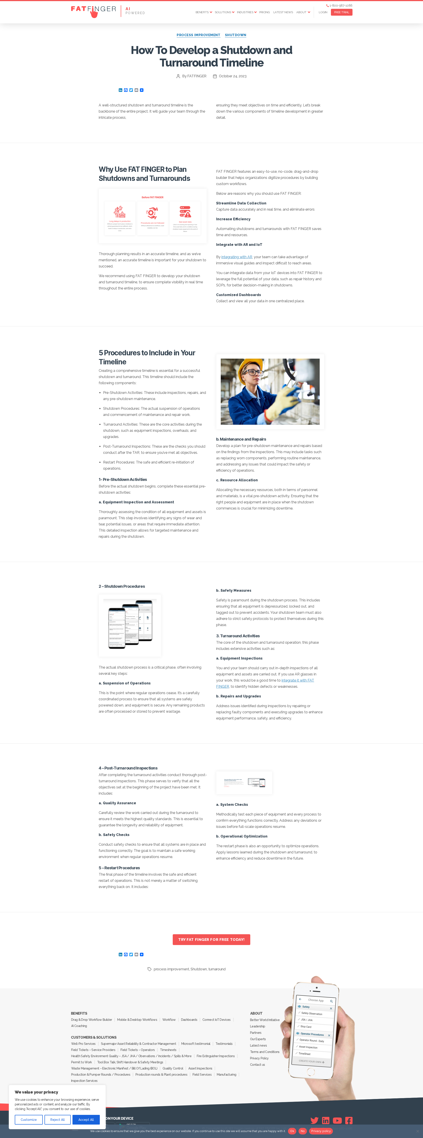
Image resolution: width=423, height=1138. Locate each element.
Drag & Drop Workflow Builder (91, 1019)
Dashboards (189, 1019)
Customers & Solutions (93, 1037)
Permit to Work (81, 1062)
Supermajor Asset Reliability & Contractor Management (138, 1043)
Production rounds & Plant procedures (161, 1074)
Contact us (257, 1064)
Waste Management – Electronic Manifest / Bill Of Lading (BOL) (114, 1068)
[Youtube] (337, 1120)
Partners (256, 1032)
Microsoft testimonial (195, 1043)
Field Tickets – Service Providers (93, 1050)
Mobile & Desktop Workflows (137, 1019)
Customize (29, 1119)
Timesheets (168, 1050)
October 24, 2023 (233, 76)
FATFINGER (196, 76)
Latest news (283, 12)
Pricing (264, 12)
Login (323, 12)
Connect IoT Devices (216, 1019)
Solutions (223, 12)
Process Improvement (198, 35)
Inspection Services (84, 1080)
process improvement (171, 969)
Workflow (169, 1019)
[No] (417, 1131)
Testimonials (223, 1043)
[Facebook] (348, 1120)
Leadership (257, 1026)
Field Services (202, 1074)
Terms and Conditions (265, 1052)
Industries (245, 12)
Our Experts (258, 1039)
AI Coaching (79, 1026)
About (301, 12)
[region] (57, 1107)
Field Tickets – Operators (138, 1050)
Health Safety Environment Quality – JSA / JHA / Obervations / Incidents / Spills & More (131, 1056)
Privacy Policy (259, 1058)
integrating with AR (236, 257)
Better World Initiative (265, 1020)
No (303, 1131)
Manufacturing (226, 1074)
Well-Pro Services (83, 1043)
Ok (292, 1131)
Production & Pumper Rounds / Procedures (100, 1074)
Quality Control (173, 1068)
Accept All (86, 1119)
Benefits (202, 12)
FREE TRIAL (341, 12)
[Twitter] (314, 1120)
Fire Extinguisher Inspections (216, 1056)
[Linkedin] (325, 1120)
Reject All (57, 1119)
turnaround (217, 969)
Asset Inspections (200, 1068)
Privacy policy (321, 1131)
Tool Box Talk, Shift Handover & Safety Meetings (130, 1062)
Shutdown (235, 35)
